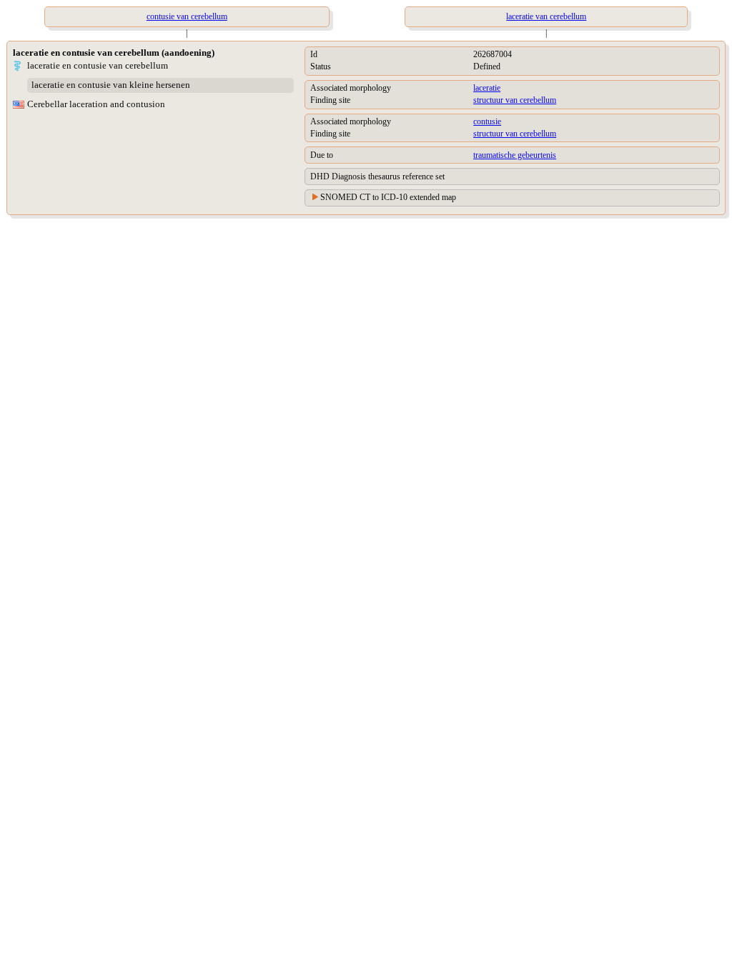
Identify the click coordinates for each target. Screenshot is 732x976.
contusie (487, 121)
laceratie (486, 88)
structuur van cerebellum (514, 100)
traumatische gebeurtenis (514, 155)
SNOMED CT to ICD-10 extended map (388, 197)
